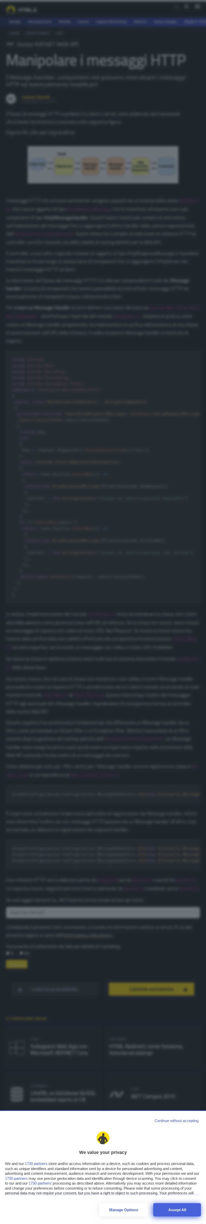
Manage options (123, 1210)
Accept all (177, 1210)
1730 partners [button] (36, 1163)
